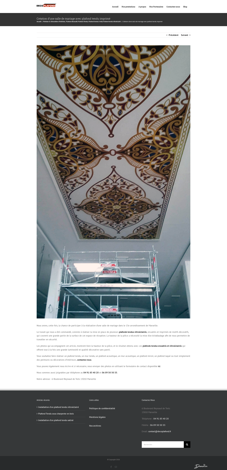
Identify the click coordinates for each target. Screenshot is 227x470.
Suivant (184, 35)
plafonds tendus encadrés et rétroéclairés (162, 345)
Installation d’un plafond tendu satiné (55, 420)
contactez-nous (84, 359)
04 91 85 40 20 (91, 372)
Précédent (173, 35)
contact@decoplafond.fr (159, 431)
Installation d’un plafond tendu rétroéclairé (58, 407)
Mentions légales (97, 417)
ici (159, 366)
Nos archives (95, 425)
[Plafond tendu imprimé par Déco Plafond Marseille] (113, 181)
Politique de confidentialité (102, 408)
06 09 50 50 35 (109, 372)
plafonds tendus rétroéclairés (133, 332)
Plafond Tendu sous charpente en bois (56, 413)
